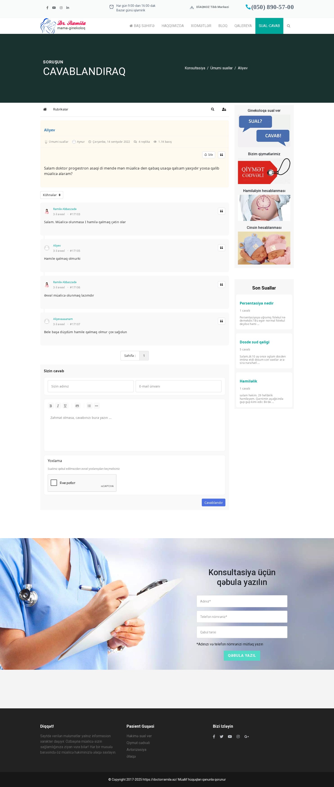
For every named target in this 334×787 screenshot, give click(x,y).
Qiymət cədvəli (138, 743)
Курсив (58, 405)
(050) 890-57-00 (272, 6)
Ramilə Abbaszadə (65, 209)
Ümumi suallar (221, 68)
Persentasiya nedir (257, 303)
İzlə (210, 155)
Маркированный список (89, 405)
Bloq (222, 26)
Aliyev (49, 129)
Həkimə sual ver (139, 736)
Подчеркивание (65, 405)
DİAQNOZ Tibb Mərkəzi (212, 7)
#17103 (75, 214)
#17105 (75, 250)
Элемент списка (97, 405)
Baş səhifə (144, 26)
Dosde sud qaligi (254, 342)
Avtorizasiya (136, 749)
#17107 (75, 324)
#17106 (75, 287)
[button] (212, 109)
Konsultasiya (195, 68)
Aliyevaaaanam (63, 319)
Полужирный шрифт (51, 405)
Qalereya (243, 26)
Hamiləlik (248, 381)
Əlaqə (131, 756)
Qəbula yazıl (242, 655)
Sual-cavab (269, 26)
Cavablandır (213, 502)
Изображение (77, 405)
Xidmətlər (201, 26)
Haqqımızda (173, 26)
